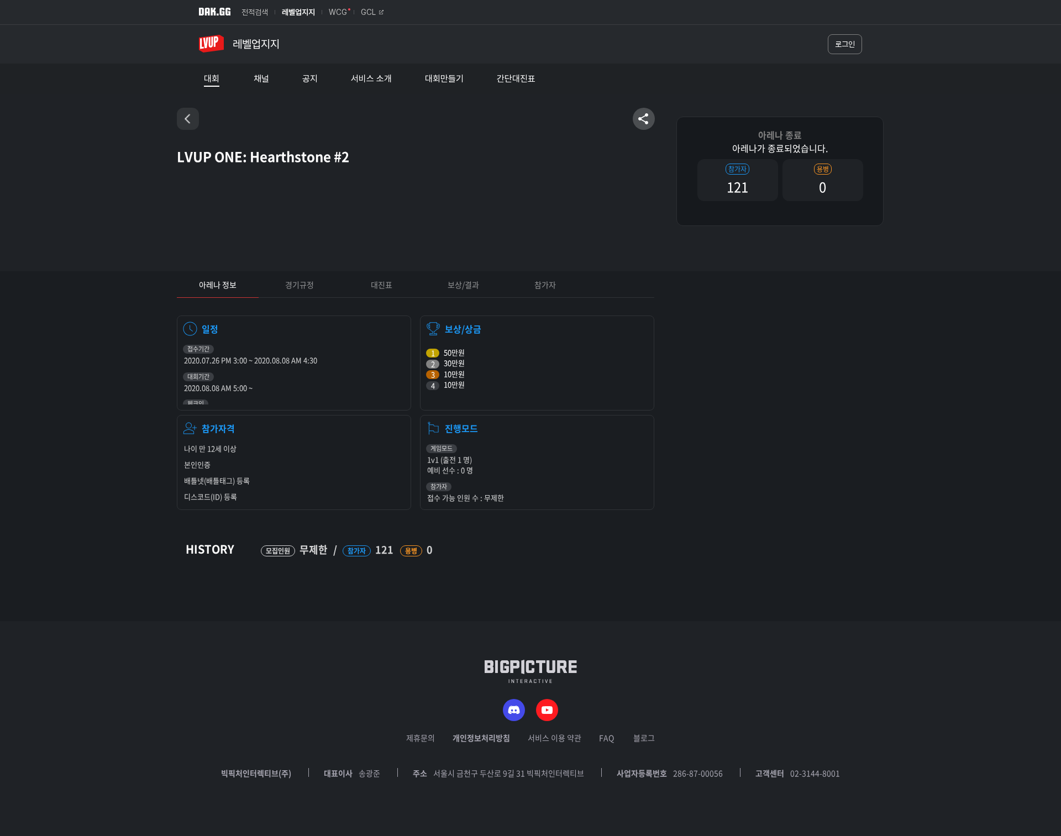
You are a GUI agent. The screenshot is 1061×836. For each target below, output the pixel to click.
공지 (310, 79)
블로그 (644, 737)
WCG (338, 12)
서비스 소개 (371, 79)
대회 (211, 79)
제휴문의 (420, 737)
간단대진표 (516, 79)
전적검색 (254, 12)
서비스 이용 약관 (554, 737)
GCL (368, 12)
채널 (261, 79)
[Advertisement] (88, 481)
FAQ (606, 737)
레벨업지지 (298, 12)
